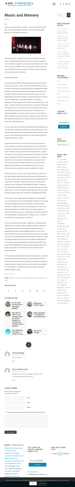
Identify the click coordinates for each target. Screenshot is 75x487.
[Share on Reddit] (44, 290)
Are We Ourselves (22, 173)
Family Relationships (62, 87)
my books (11, 466)
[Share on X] (15, 290)
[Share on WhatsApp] (22, 290)
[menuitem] (53, 4)
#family (11, 278)
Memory (7, 19)
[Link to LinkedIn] (66, 4)
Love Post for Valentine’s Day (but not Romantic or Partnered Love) (63, 64)
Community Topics (62, 84)
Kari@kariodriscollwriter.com (38, 474)
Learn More (42, 483)
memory (26, 278)
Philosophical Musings (63, 97)
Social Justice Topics (63, 100)
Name (28, 397)
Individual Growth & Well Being (63, 92)
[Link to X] (63, 4)
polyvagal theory (9, 206)
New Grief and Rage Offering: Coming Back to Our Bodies (63, 54)
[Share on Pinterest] (30, 290)
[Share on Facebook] (8, 290)
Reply (13, 361)
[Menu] (53, 4)
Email (28, 402)
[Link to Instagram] (69, 4)
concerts (18, 278)
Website (29, 407)
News (58, 81)
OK (33, 483)
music (31, 278)
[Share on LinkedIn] (37, 290)
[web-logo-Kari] (22, 4)
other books (64, 303)
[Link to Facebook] (60, 4)
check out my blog (15, 468)
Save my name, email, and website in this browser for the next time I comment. (26, 412)
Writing (59, 104)
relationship (38, 278)
